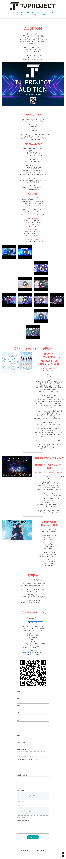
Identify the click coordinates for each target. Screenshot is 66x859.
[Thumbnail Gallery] (9, 252)
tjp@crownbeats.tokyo (35, 620)
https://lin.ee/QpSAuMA (35, 617)
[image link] (33, 17)
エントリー (33, 837)
